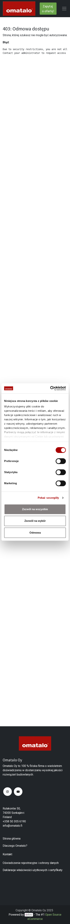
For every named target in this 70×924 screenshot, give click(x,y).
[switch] (61, 461)
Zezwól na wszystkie (35, 509)
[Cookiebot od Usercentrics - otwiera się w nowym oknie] (50, 388)
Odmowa (35, 532)
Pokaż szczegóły (48, 497)
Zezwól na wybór (35, 520)
